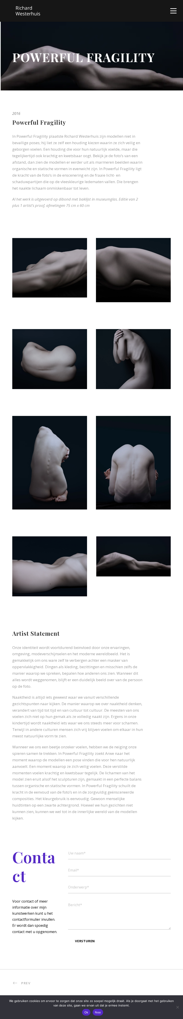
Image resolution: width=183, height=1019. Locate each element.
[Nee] (177, 1007)
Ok (86, 1012)
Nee (98, 1012)
